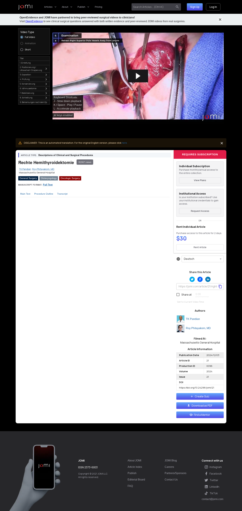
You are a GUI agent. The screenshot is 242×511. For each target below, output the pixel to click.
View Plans (200, 180)
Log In (213, 7)
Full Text (48, 184)
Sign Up (194, 7)
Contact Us (171, 479)
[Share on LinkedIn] (208, 279)
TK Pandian (193, 319)
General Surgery (28, 178)
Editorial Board (136, 479)
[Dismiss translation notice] (221, 143)
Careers (169, 467)
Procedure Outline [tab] (43, 193)
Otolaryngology (49, 178)
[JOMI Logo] (25, 7)
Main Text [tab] (25, 193)
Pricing (98, 6)
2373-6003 (91, 467)
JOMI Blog (171, 460)
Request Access (200, 210)
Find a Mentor (202, 415)
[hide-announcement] (220, 19)
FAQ (130, 486)
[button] (138, 76)
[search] (177, 7)
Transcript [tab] (62, 193)
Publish (81, 6)
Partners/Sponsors (175, 473)
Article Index (135, 467)
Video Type (27, 32)
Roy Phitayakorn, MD (198, 328)
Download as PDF (202, 405)
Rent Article (200, 247)
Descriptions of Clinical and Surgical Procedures (65, 155)
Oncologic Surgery (70, 178)
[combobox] (153, 7)
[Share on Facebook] (200, 279)
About (65, 6)
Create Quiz (202, 396)
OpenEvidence (34, 21)
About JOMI (134, 460)
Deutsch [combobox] (189, 259)
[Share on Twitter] (192, 279)
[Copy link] (220, 286)
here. (124, 142)
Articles (48, 6)
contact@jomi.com (212, 499)
